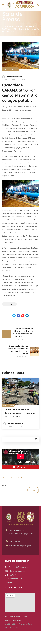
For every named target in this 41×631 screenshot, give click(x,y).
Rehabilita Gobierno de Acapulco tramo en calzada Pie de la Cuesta (20, 413)
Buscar (4, 485)
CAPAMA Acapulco (9, 304)
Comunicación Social (14, 77)
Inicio (4, 26)
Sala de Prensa (15, 26)
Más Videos (21, 467)
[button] (38, 5)
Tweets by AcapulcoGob (12, 477)
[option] (20, 403)
